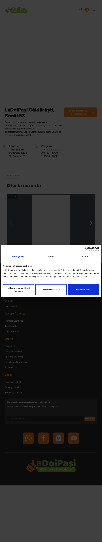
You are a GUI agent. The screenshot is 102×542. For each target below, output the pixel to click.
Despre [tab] (84, 256)
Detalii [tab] (51, 256)
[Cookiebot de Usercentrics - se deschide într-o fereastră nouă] (87, 249)
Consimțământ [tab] (18, 256)
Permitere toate (83, 289)
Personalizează (49, 289)
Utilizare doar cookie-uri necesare (19, 289)
